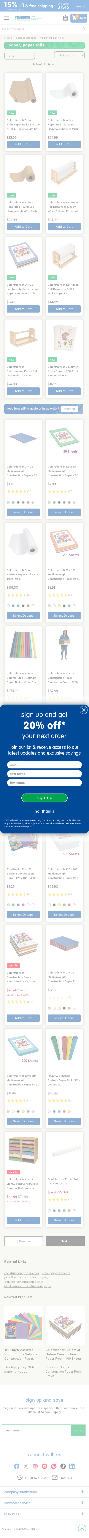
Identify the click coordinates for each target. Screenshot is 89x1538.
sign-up (45, 797)
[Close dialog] (83, 710)
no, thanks (44, 811)
